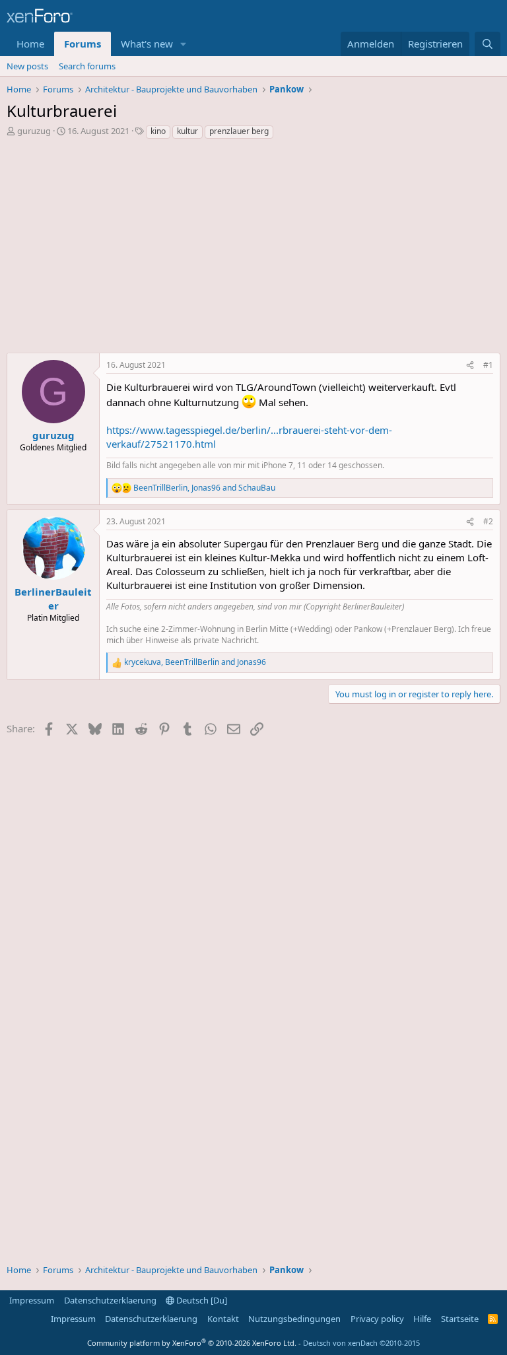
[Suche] (487, 44)
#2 (488, 521)
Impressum (31, 1300)
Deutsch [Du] (200, 1300)
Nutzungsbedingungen (294, 1319)
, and (204, 488)
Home (30, 43)
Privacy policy (377, 1319)
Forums (82, 43)
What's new (147, 43)
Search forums (87, 66)
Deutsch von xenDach (361, 1343)
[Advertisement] (253, 249)
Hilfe (422, 1319)
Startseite (460, 1319)
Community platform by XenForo (191, 1343)
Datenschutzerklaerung (110, 1300)
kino (158, 131)
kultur (187, 131)
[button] (183, 44)
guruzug (34, 131)
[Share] (470, 365)
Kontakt (223, 1319)
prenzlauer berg (239, 131)
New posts (27, 66)
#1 (488, 364)
